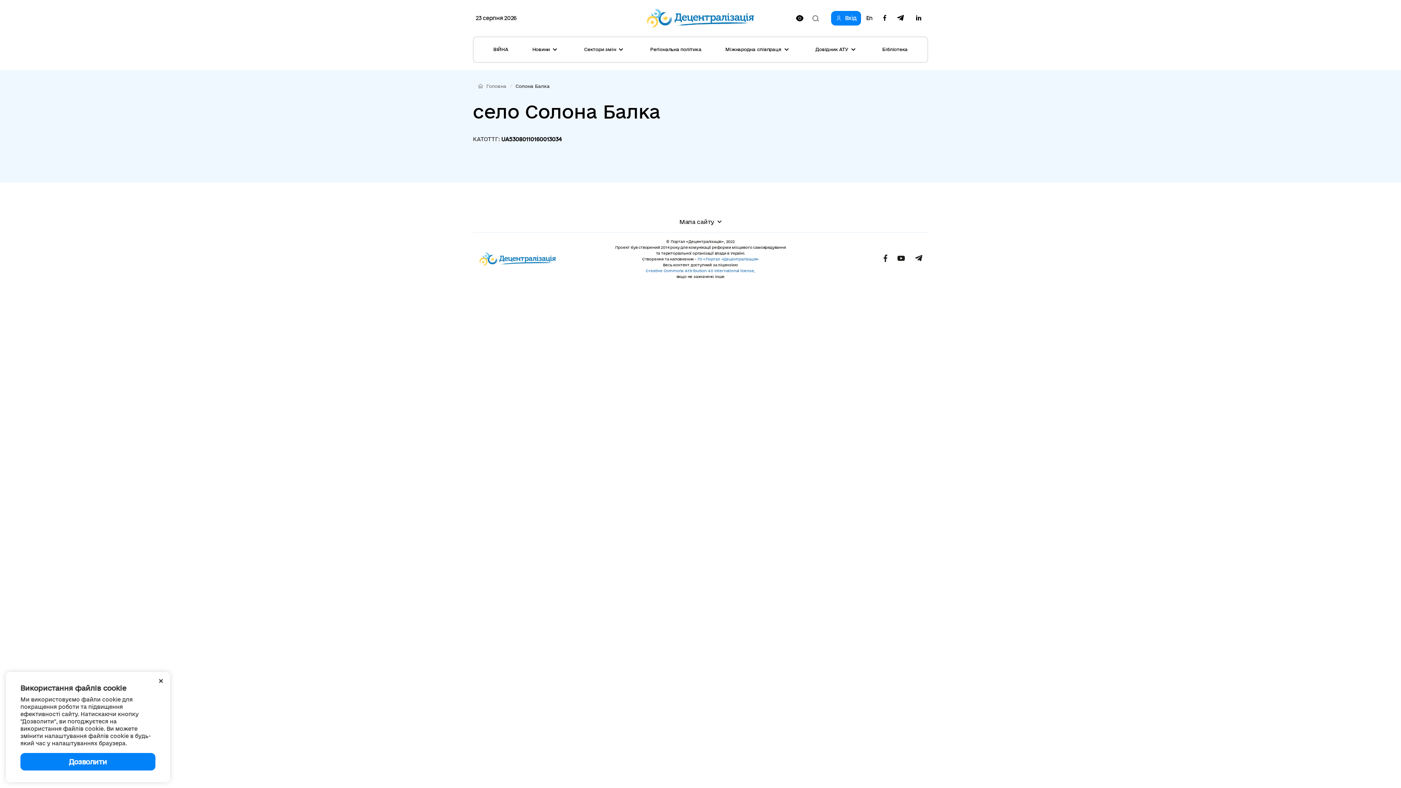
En (869, 18)
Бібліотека (895, 49)
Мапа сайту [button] (696, 222)
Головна (496, 86)
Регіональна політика (675, 49)
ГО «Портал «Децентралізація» (728, 259)
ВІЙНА (500, 49)
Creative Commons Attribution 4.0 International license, (700, 271)
